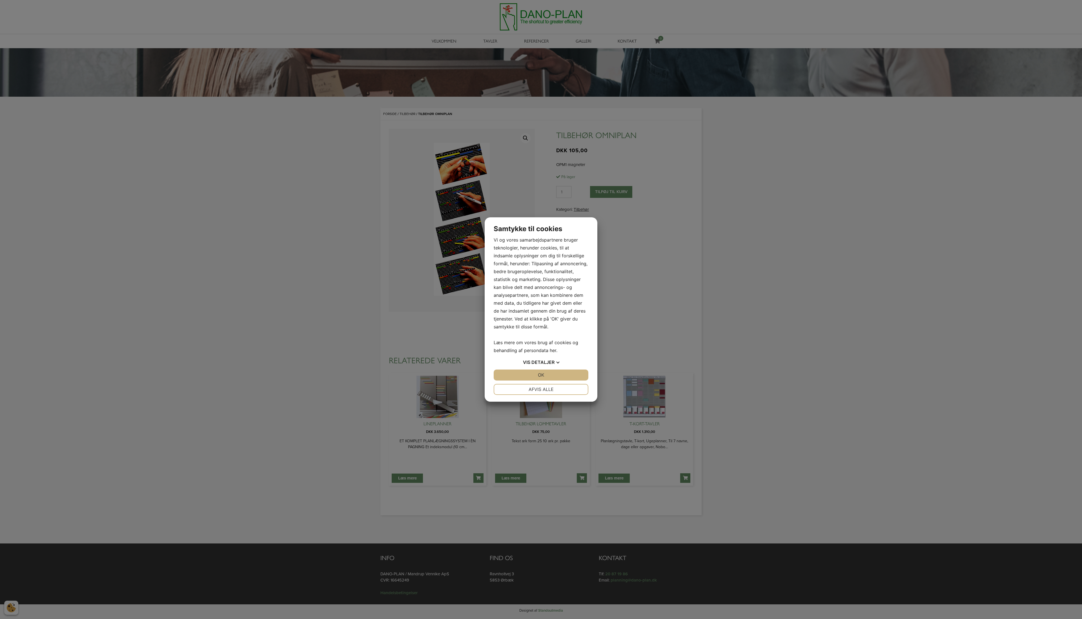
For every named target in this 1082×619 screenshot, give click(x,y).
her (553, 350)
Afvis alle (541, 389)
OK (541, 375)
